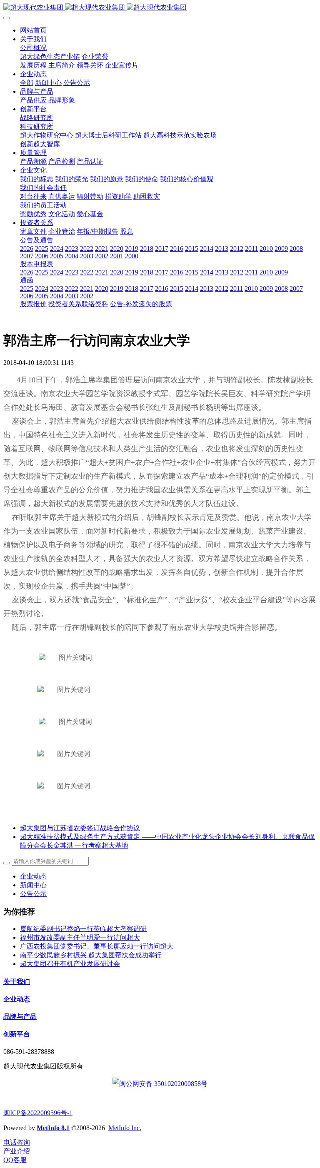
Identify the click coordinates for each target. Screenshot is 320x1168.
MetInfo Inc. (124, 1127)
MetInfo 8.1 (53, 1127)
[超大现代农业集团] (160, 7)
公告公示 (33, 893)
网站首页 (33, 30)
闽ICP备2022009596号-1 (37, 1112)
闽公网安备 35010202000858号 (163, 1083)
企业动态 (33, 876)
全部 (26, 82)
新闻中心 (33, 884)
